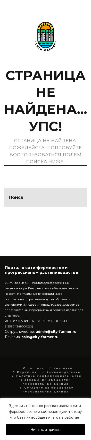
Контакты (63, 368)
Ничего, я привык (45, 429)
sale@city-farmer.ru (40, 337)
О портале (33, 368)
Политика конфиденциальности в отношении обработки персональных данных (48, 380)
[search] (77, 197)
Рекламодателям (64, 372)
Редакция (27, 372)
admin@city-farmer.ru (55, 331)
